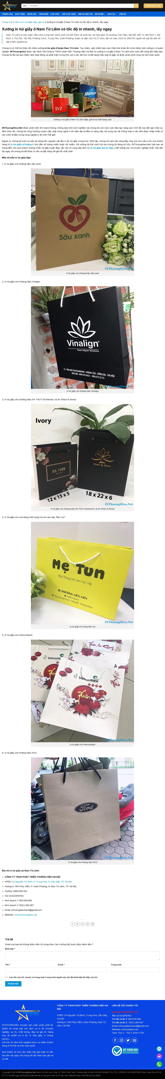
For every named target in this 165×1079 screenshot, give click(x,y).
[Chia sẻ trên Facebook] (72, 924)
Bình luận (10, 949)
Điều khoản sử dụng (39, 1075)
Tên (8, 964)
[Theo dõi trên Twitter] (128, 1040)
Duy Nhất (96, 1075)
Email (61, 964)
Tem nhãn (43, 14)
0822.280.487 (136, 1022)
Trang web (116, 964)
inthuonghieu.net (129, 1029)
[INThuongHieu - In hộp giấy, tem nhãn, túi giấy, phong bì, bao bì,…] (9, 5)
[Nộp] (136, 5)
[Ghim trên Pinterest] (87, 924)
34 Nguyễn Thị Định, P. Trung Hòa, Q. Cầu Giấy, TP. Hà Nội (42, 881)
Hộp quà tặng (69, 14)
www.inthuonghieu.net (25, 914)
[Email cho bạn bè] (82, 924)
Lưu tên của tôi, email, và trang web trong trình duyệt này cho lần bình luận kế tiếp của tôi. (53, 977)
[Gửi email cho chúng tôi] (135, 1040)
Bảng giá (31, 14)
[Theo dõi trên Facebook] (115, 1040)
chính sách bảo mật (59, 1075)
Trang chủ (7, 14)
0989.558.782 (129, 1012)
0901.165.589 (134, 1019)
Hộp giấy (55, 14)
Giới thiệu (20, 14)
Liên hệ (122, 14)
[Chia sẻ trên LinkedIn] (92, 924)
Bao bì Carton (85, 14)
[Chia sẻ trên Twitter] (77, 924)
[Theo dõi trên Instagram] (122, 1040)
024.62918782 (124, 1015)
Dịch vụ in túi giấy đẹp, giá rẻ (29, 22)
